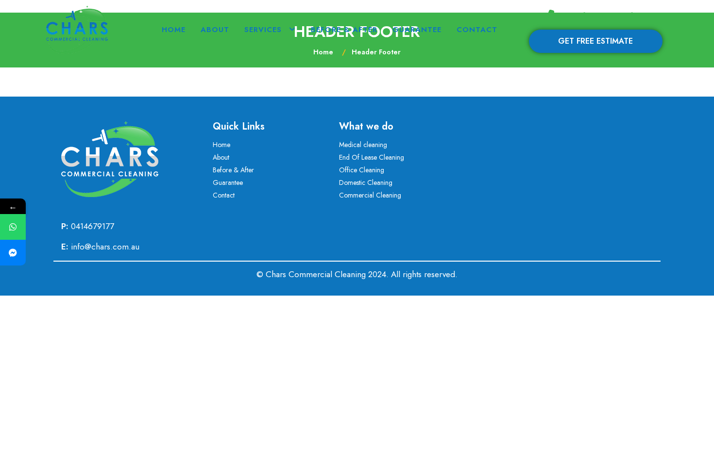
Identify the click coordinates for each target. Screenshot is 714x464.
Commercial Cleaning (370, 195)
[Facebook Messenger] (13, 252)
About (215, 29)
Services (263, 29)
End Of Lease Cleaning (371, 157)
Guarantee (417, 29)
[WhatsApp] (13, 227)
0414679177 (603, 18)
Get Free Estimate (595, 41)
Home (174, 29)
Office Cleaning (361, 170)
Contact (477, 29)
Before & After (344, 29)
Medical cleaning (363, 144)
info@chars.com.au (105, 246)
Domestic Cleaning (365, 182)
